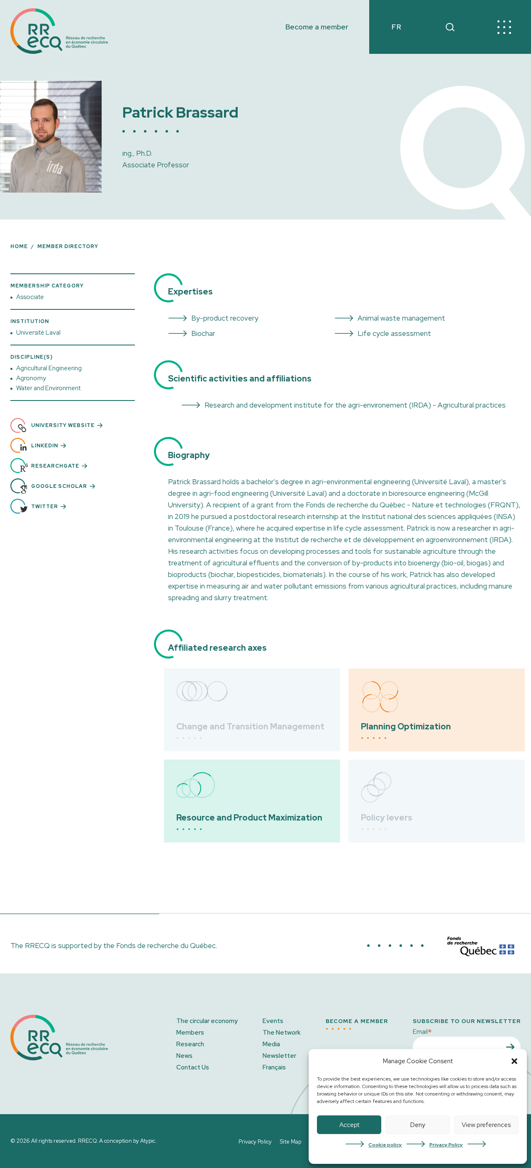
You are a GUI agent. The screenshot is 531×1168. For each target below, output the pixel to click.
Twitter (44, 506)
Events (273, 1021)
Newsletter (279, 1056)
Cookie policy (385, 1144)
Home (19, 246)
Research (190, 1044)
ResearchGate (55, 466)
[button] (514, 1061)
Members (190, 1032)
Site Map (290, 1141)
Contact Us (192, 1067)
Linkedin (44, 445)
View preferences (486, 1125)
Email (422, 1031)
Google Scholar (59, 486)
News (184, 1056)
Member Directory (67, 246)
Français (274, 1067)
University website (63, 425)
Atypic (147, 1140)
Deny (417, 1125)
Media (271, 1044)
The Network (282, 1032)
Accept (349, 1125)
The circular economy (207, 1021)
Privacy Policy (446, 1144)
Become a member (316, 27)
